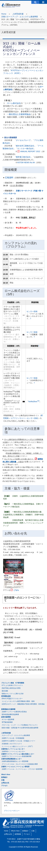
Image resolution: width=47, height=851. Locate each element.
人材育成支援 (18, 14)
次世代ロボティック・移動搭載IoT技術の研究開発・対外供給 (23, 704)
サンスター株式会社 (25, 148)
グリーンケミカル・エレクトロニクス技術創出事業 (20, 764)
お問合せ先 (5, 783)
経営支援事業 (6, 717)
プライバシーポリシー (12, 811)
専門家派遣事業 (7, 722)
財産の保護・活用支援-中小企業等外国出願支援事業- (20, 728)
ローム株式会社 (14, 103)
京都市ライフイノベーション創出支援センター (17, 754)
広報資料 (9, 177)
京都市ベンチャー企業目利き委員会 (14, 712)
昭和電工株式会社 (23, 157)
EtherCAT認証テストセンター (12, 698)
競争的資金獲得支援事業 (10, 714)
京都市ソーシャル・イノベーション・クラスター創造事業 (22, 769)
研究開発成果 (6, 696)
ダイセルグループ (23, 140)
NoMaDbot (33, 401)
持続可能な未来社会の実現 (11, 688)
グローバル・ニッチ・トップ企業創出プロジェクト (20, 725)
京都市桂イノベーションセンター (13, 749)
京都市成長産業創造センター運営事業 (15, 761)
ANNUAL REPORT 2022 (30, 151)
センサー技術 (32, 311)
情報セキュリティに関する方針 (13, 694)
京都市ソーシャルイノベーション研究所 (15, 767)
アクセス (4, 785)
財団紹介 (4, 777)
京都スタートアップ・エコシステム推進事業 (19, 17)
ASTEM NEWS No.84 (26, 162)
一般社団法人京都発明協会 (19, 114)
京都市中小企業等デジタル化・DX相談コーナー (18, 741)
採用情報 (18, 834)
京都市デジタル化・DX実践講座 (13, 738)
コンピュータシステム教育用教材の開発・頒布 (18, 701)
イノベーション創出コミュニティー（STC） (18, 746)
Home (3, 14)
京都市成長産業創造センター (11, 759)
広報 (2, 780)
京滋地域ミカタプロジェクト (12, 744)
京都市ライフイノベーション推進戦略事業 (16, 756)
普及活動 (5, 691)
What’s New (5, 774)
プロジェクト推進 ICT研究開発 (12, 683)
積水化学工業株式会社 (25, 146)
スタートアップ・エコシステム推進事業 (16, 735)
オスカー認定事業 (8, 719)
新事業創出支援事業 (8, 709)
